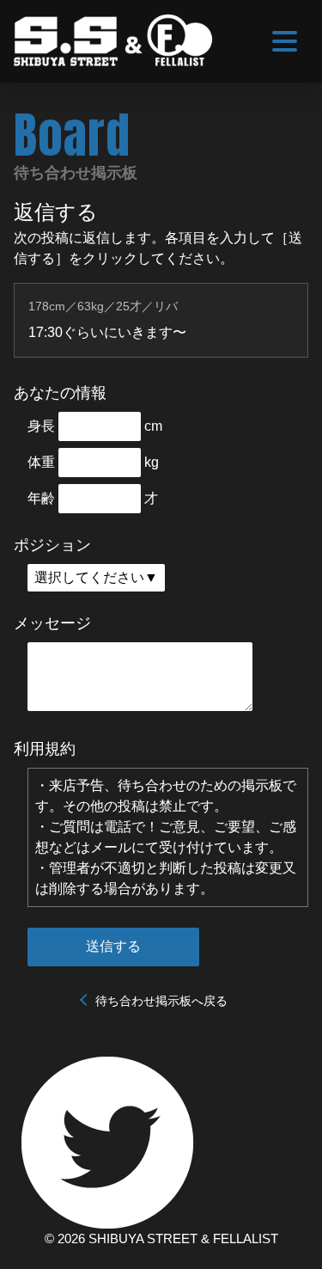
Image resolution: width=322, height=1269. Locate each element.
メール (110, 847)
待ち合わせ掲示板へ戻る (161, 1001)
